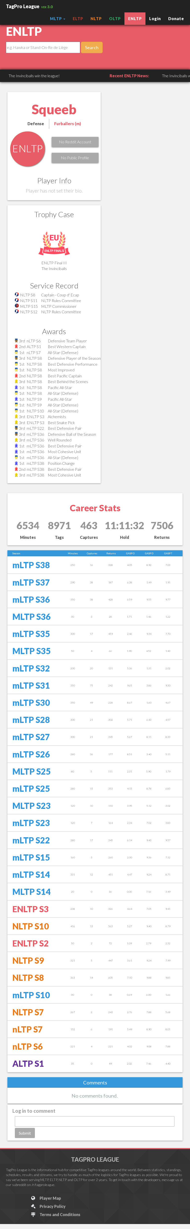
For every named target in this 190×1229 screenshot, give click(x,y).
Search (91, 47)
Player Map (49, 1198)
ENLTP (135, 18)
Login (155, 18)
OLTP (115, 18)
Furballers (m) (67, 123)
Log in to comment (33, 1111)
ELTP (78, 18)
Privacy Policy (52, 1206)
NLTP (96, 18)
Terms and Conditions (59, 1214)
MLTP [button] (56, 18)
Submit (25, 1133)
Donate (176, 18)
